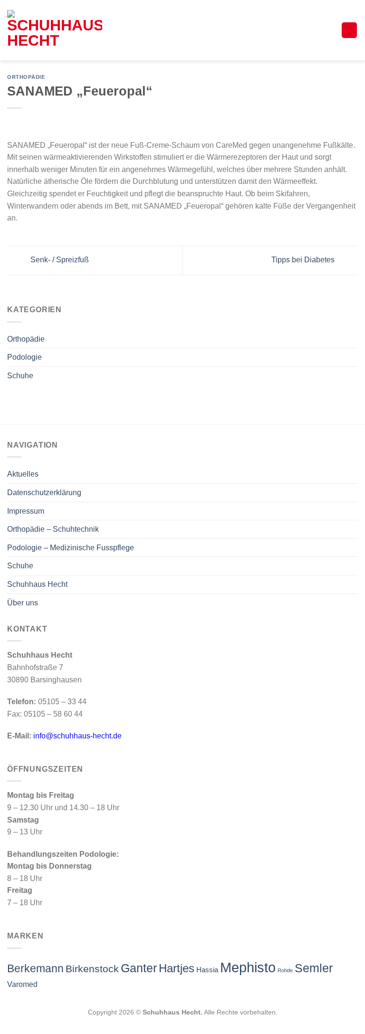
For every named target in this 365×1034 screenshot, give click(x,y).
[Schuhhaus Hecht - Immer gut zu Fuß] (54, 30)
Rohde (285, 970)
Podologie (24, 357)
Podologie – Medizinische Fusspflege (70, 548)
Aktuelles (22, 474)
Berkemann (35, 968)
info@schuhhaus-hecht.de (77, 736)
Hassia (207, 970)
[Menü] (349, 30)
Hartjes (176, 968)
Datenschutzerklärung (44, 492)
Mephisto (248, 967)
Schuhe (20, 376)
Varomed (22, 984)
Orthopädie (26, 339)
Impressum (25, 511)
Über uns (22, 603)
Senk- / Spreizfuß (59, 260)
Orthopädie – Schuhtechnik (53, 529)
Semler (314, 968)
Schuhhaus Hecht (37, 584)
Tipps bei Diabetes (303, 260)
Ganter (139, 968)
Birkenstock (92, 968)
